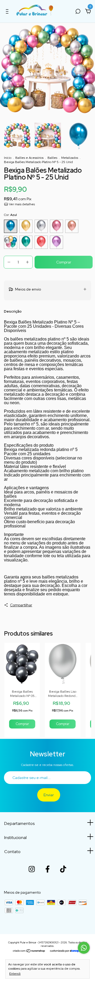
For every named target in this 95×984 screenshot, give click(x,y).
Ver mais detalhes (21, 204)
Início (7, 158)
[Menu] (8, 12)
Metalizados (69, 158)
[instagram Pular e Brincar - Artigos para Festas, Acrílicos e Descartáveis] (31, 869)
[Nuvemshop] (29, 951)
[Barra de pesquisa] (78, 12)
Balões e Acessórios (29, 158)
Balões (52, 158)
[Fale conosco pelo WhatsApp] (84, 948)
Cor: (10, 215)
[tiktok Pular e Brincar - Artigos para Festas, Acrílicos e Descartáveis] (63, 869)
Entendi (15, 974)
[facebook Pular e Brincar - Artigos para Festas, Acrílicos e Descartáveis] (47, 869)
